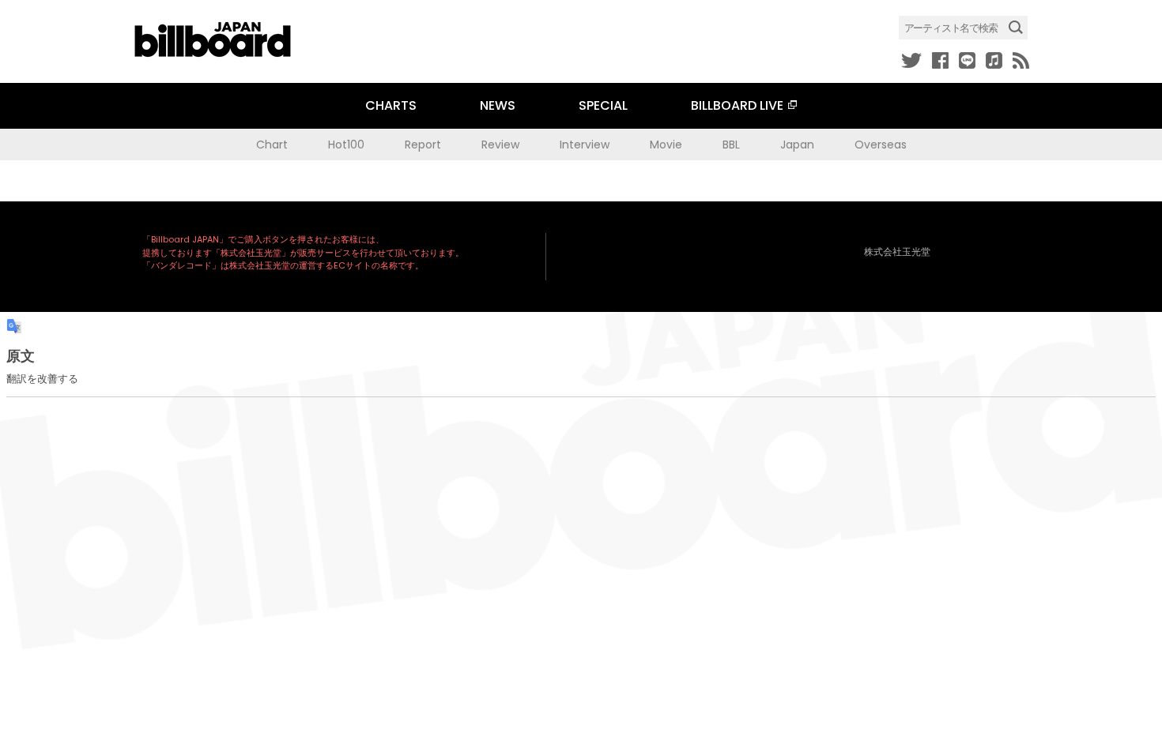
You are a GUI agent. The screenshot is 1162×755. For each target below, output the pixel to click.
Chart (272, 144)
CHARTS (391, 105)
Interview (584, 144)
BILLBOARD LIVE (737, 105)
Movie (666, 144)
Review (500, 144)
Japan (797, 144)
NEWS (497, 105)
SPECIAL (603, 105)
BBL (731, 144)
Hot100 (346, 144)
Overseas (881, 144)
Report (423, 144)
